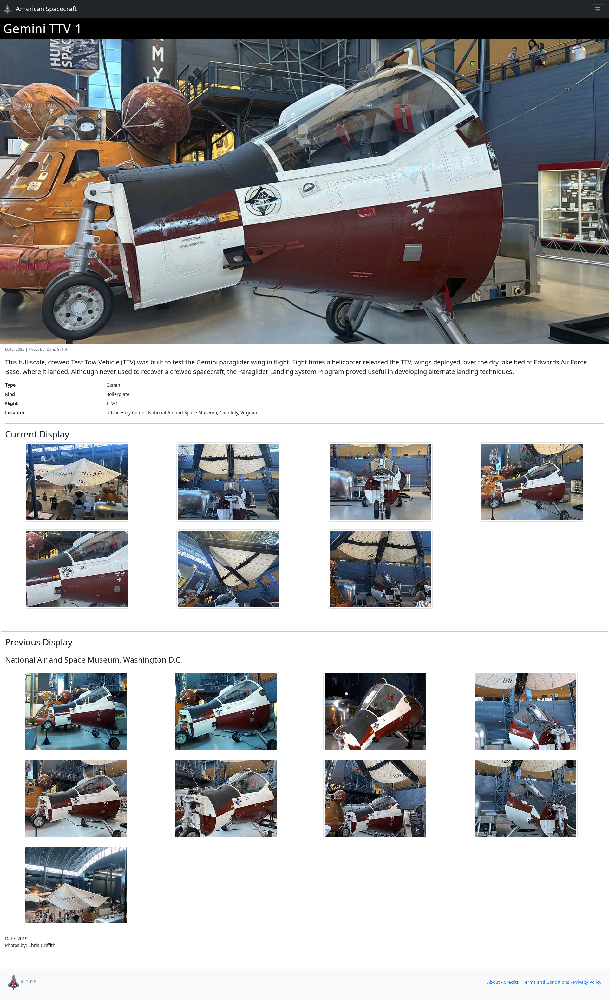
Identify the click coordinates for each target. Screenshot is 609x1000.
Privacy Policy (587, 982)
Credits (511, 982)
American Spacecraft (41, 8)
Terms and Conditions (546, 982)
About (493, 982)
